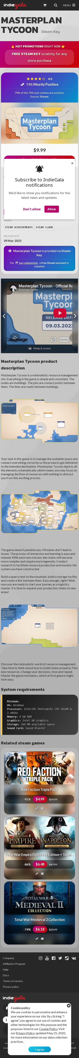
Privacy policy (11, 986)
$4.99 (40, 799)
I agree (39, 1049)
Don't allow (32, 209)
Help (5, 969)
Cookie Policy (48, 1029)
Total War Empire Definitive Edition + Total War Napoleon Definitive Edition (39, 855)
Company (8, 958)
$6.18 (40, 929)
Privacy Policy (25, 1033)
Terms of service (13, 981)
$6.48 (40, 864)
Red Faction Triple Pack (39, 789)
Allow (51, 209)
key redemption (28, 262)
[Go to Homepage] (15, 5)
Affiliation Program (14, 963)
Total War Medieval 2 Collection (39, 920)
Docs (6, 975)
